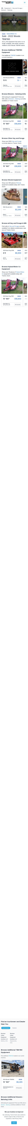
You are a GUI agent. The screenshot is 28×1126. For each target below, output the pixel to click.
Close (14, 1122)
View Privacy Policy (17, 1118)
